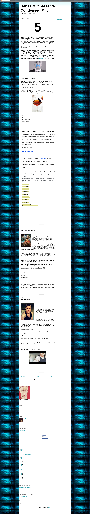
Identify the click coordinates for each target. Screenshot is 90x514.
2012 (21, 473)
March (22, 457)
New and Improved (25, 299)
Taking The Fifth (25, 18)
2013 (21, 472)
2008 (21, 478)
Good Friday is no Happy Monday (29, 230)
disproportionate (36, 59)
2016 (21, 468)
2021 (21, 461)
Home (38, 376)
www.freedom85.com (22, 430)
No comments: (33, 224)
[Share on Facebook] (54, 148)
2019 (21, 464)
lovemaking (26, 163)
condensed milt (44, 435)
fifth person (46, 163)
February (22, 458)
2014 (21, 470)
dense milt (26, 418)
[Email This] (39, 224)
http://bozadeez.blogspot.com (23, 511)
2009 (21, 477)
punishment (41, 58)
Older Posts (52, 376)
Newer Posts (23, 376)
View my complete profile (28, 419)
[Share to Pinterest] (43, 224)
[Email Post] (37, 224)
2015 (21, 469)
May (22, 450)
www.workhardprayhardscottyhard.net (25, 487)
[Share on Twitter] (52, 148)
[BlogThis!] (40, 224)
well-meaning (35, 159)
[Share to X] (41, 224)
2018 (21, 465)
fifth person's (43, 158)
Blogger (49, 507)
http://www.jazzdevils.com (23, 496)
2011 (21, 474)
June (22, 449)
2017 (21, 466)
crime (42, 59)
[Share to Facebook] (42, 224)
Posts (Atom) (40, 379)
